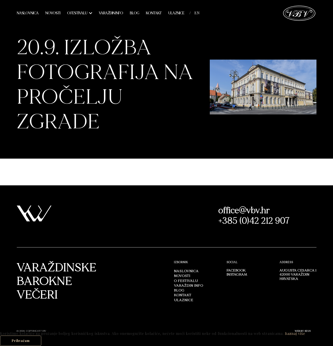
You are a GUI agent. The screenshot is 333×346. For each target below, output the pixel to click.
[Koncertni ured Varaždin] (299, 12)
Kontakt (154, 13)
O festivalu (77, 13)
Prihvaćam (21, 341)
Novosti (52, 13)
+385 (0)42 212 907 (254, 220)
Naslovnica (28, 13)
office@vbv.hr (244, 210)
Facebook (236, 270)
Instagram (237, 274)
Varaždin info (111, 13)
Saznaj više (295, 333)
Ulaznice (176, 13)
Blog (134, 13)
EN (197, 13)
